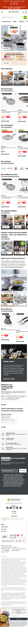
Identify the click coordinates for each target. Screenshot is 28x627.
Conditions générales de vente (18, 548)
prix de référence (23, 596)
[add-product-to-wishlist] (15, 94)
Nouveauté (4, 130)
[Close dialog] (27, 610)
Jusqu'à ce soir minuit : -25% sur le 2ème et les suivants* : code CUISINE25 (14, 7)
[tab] (24, 49)
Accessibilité (6, 550)
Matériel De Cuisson (6, 414)
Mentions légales (15, 550)
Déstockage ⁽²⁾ (5, 314)
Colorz (7, 552)
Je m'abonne (23, 470)
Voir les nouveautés (6, 127)
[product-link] (9, 107)
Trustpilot (14, 513)
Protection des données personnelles (9, 547)
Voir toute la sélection (7, 90)
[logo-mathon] (14, 12)
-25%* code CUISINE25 (7, 131)
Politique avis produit (5, 548)
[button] (26, 12)
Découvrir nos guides (9, 378)
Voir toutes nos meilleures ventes (10, 176)
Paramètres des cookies (6, 545)
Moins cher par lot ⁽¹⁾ (6, 93)
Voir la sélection (5, 212)
